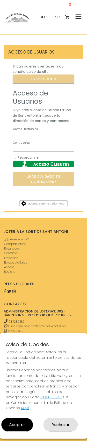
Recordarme (28, 157)
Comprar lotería (15, 244)
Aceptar (17, 424)
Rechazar (60, 424)
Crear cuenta (44, 78)
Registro (9, 272)
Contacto (10, 253)
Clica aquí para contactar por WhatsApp (36, 326)
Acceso (52, 17)
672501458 (14, 331)
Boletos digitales (15, 262)
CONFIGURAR (51, 397)
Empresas (11, 258)
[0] (69, 17)
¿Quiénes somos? (16, 239)
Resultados (12, 248)
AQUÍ (25, 408)
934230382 (16, 321)
